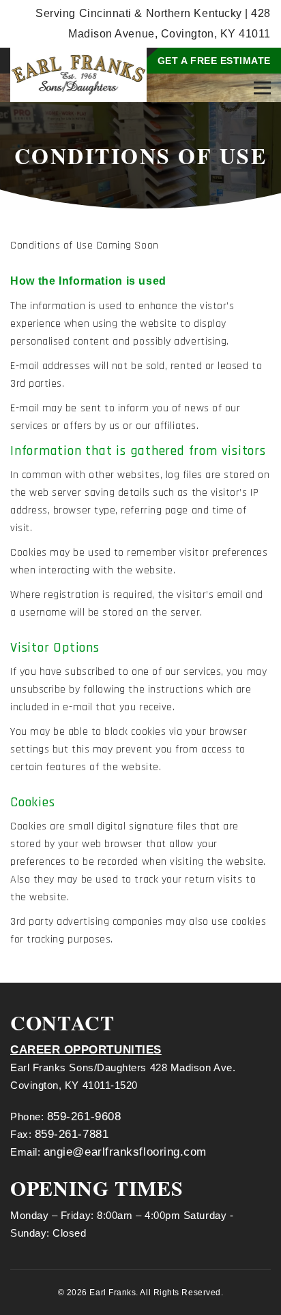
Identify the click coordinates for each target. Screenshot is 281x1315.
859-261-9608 (84, 1116)
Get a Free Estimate (214, 60)
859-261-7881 (71, 1134)
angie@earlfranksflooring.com (125, 1151)
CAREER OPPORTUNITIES (86, 1049)
